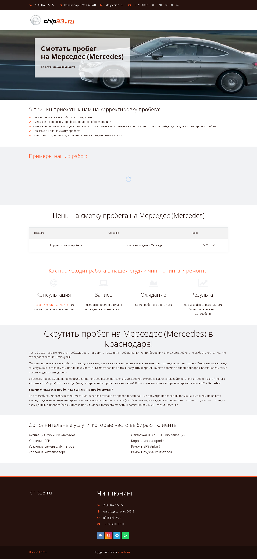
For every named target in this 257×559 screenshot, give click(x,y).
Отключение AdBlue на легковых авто (78, 20)
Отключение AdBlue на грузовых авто (138, 20)
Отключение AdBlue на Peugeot (23, 20)
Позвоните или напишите (51, 304)
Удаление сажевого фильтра (192, 20)
